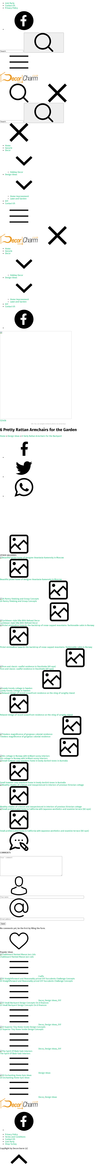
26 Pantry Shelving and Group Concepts (18, 601)
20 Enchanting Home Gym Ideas (15, 1077)
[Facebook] (24, 29)
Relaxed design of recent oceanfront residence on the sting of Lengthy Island (36, 715)
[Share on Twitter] (24, 496)
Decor (41, 1000)
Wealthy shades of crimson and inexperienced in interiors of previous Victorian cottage (41, 807)
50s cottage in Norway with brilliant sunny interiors (24, 758)
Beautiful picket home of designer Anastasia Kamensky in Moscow (31, 579)
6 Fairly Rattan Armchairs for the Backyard (42, 436)
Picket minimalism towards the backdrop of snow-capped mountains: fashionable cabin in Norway (46, 647)
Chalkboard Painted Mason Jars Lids (17, 957)
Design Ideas (14, 436)
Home (2, 436)
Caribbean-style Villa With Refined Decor (19, 623)
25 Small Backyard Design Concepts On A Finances (23, 1005)
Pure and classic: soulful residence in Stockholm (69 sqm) (27, 669)
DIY (59, 1000)
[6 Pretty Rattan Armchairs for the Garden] (36, 418)
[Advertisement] (48, 517)
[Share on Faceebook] (24, 477)
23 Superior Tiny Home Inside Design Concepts (21, 1029)
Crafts (41, 976)
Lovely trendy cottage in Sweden (15, 690)
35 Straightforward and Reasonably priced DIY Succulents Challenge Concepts (36, 981)
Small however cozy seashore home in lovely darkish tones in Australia (33, 782)
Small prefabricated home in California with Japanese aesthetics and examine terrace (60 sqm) (44, 831)
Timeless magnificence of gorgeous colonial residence (25, 736)
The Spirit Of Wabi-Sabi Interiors (15, 1053)
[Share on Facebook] (24, 457)
